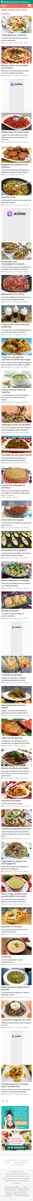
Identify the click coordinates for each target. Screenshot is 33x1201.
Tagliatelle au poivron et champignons (13, 862)
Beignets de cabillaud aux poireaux (14, 165)
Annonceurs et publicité (12, 1186)
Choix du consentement (22, 1195)
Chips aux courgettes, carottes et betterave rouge (15, 358)
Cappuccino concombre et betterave (15, 325)
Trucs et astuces (17, 1165)
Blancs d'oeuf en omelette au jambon (14, 66)
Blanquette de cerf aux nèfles (13, 706)
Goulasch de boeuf (11, 800)
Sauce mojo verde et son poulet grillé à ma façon (14, 895)
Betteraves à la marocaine (15, 132)
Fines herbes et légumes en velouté (15, 988)
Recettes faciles (11, 1160)
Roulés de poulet (10, 610)
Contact (24, 1186)
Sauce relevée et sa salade (15, 580)
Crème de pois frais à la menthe (13, 391)
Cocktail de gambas (11, 674)
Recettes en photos (14, 10)
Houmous (6, 956)
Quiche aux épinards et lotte (15, 828)
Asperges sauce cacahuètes (16, 424)
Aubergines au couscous (14, 35)
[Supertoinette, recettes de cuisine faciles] (4, 5)
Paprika (24, 10)
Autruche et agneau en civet (16, 1019)
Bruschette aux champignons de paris (13, 262)
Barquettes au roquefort (13, 550)
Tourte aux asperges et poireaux (13, 486)
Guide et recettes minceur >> (16, 1)
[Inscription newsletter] (16, 1140)
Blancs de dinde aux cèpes (15, 768)
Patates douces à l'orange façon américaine (14, 1085)
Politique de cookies (20, 1192)
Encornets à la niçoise (12, 519)
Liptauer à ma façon (11, 926)
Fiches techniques (20, 1162)
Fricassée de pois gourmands (16, 455)
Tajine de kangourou (12, 737)
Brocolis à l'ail (8, 197)
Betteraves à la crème (12, 294)
